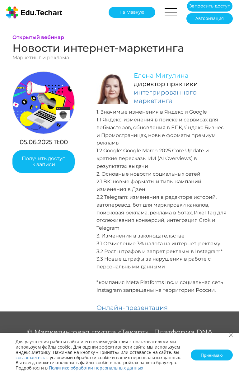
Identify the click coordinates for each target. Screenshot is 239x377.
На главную (132, 12)
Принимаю (212, 355)
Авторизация (209, 18)
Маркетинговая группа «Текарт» (91, 332)
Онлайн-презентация (132, 307)
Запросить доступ (209, 6)
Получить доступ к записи (44, 161)
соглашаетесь (30, 357)
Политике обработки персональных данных (96, 368)
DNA (204, 332)
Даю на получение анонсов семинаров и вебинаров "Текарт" (113, 126)
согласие (92, 124)
